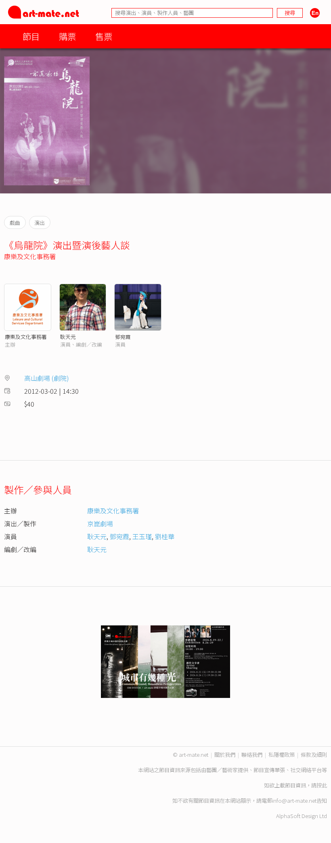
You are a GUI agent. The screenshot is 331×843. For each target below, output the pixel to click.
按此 (321, 785)
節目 (31, 36)
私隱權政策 (281, 754)
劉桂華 (164, 536)
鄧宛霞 (123, 337)
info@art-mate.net (294, 800)
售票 (103, 36)
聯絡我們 (251, 754)
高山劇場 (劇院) (46, 378)
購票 (67, 36)
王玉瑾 (142, 536)
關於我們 (224, 754)
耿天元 (68, 337)
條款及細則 (314, 754)
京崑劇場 (100, 523)
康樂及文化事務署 (30, 256)
